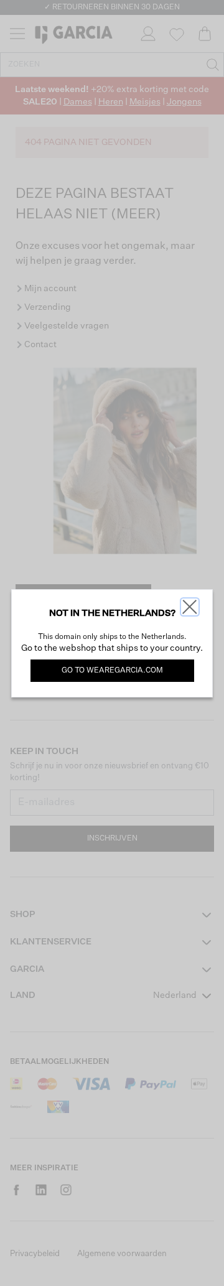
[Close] (189, 607)
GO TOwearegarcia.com (112, 670)
